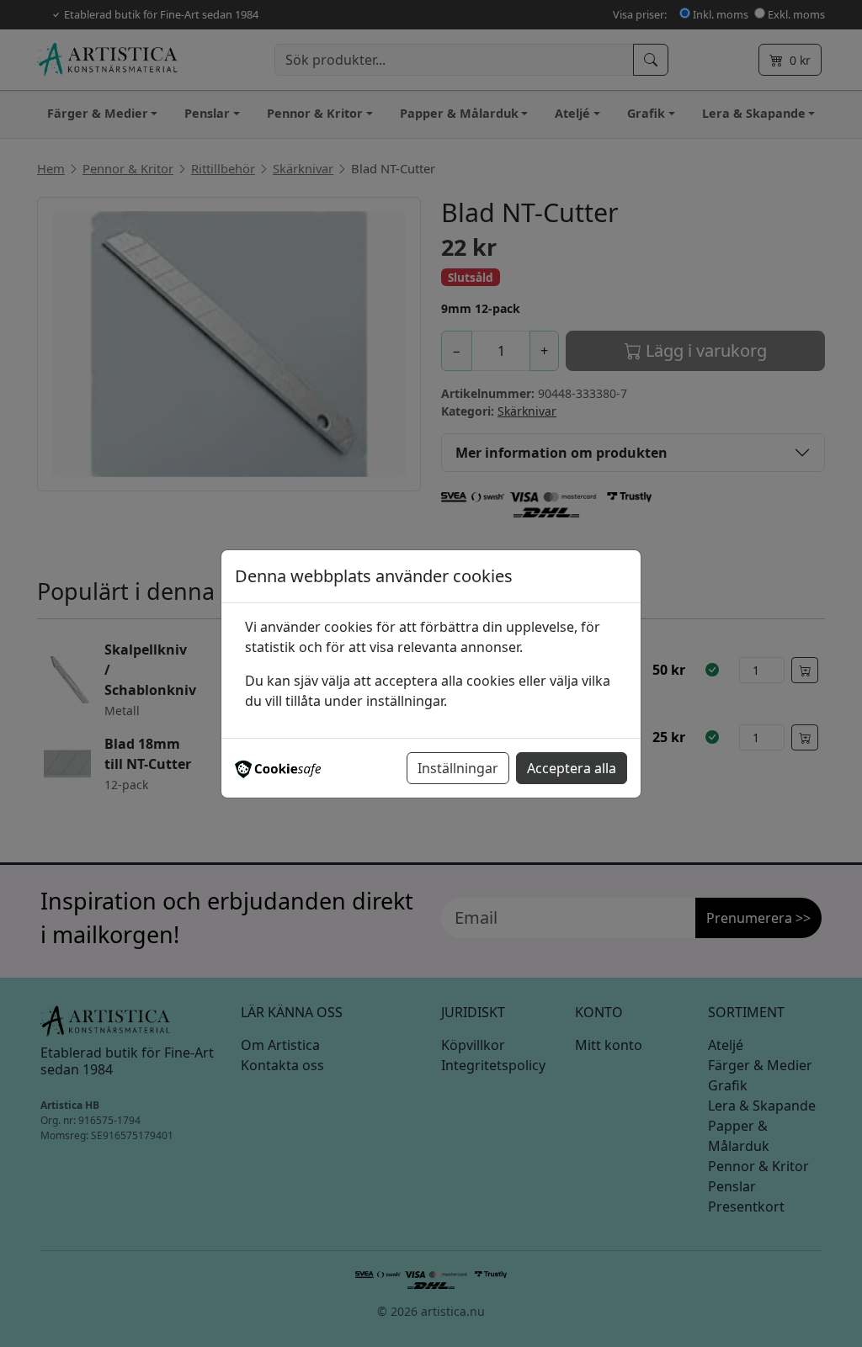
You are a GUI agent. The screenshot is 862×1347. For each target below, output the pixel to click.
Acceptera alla (571, 768)
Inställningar (458, 768)
